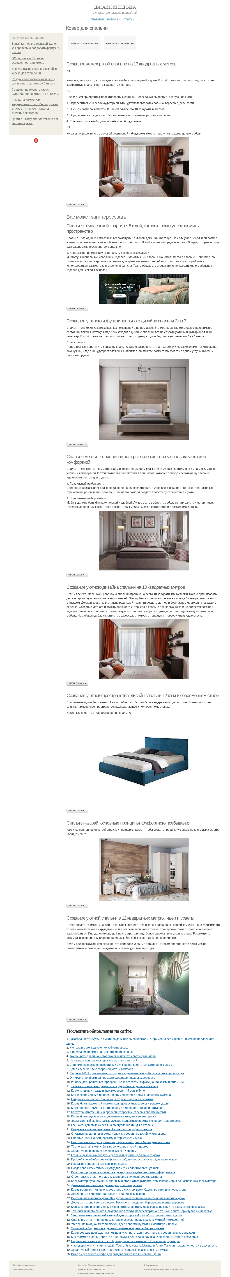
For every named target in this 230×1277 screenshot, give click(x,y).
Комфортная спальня (84, 43)
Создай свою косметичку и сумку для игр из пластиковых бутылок (114, 1168)
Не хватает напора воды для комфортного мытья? (103, 1060)
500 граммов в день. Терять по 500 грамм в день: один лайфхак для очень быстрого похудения (134, 1237)
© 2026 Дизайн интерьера (24, 1265)
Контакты (82, 1265)
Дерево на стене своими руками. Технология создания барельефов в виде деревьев (128, 1202)
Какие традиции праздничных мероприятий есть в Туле (108, 1090)
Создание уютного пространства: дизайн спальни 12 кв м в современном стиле (142, 695)
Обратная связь (151, 1265)
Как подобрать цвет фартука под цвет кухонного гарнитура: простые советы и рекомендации (133, 1232)
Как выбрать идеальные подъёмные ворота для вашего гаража (113, 1116)
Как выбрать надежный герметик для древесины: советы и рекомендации (120, 1103)
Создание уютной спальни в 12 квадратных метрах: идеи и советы (130, 918)
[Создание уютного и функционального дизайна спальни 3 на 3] (143, 399)
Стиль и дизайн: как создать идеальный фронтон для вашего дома (115, 1155)
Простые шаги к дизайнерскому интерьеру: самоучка (106, 1138)
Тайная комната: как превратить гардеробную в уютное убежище (114, 1086)
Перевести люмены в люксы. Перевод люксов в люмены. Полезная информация (125, 1241)
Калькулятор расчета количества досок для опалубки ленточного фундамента (123, 1172)
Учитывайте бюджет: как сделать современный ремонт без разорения (117, 1228)
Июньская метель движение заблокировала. (99, 1047)
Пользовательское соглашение (101, 1265)
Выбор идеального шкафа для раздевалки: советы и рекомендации (116, 1254)
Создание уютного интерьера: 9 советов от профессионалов (111, 1129)
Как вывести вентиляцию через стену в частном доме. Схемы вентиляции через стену (128, 1189)
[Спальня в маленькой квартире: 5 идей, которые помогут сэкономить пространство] (143, 289)
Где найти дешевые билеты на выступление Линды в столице (112, 1125)
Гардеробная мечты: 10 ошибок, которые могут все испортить (112, 1099)
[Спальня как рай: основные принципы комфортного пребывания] (143, 869)
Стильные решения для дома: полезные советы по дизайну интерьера (118, 1133)
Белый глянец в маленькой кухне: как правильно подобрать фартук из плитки (35, 48)
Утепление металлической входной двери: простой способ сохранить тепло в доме (126, 1215)
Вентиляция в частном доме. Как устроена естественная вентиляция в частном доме (128, 1198)
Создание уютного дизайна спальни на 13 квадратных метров (125, 587)
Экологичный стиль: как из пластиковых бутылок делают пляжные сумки (119, 1250)
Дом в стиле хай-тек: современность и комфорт (101, 1069)
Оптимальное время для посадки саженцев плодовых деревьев (112, 1077)
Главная (97, 19)
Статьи (129, 19)
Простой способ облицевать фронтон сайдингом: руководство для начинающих (124, 1159)
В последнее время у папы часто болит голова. (101, 1052)
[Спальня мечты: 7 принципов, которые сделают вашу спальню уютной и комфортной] (143, 540)
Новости (113, 19)
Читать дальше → (77, 204)
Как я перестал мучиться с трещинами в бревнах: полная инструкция (117, 1108)
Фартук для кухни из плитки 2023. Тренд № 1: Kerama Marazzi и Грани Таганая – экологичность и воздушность (144, 1245)
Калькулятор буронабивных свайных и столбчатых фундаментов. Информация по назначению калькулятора (144, 1181)
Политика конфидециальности (91, 1269)
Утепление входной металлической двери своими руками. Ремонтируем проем (124, 1224)
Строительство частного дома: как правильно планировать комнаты (116, 1176)
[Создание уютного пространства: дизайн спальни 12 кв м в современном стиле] (143, 761)
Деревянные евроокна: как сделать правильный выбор (108, 1194)
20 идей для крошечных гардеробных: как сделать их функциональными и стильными (128, 1082)
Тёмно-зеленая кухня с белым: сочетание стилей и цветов (109, 1146)
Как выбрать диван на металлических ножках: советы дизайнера (113, 1056)
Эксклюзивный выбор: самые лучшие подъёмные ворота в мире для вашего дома (126, 1120)
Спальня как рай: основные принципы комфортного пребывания (128, 823)
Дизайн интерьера (115, 7)
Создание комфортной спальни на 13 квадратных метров (121, 64)
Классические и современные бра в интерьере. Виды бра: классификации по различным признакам (138, 1207)
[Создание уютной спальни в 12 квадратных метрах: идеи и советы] (143, 983)
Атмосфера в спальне (120, 43)
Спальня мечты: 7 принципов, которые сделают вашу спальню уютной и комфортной (128, 1219)
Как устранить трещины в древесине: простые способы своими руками (118, 1112)
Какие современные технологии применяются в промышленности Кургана (121, 1095)
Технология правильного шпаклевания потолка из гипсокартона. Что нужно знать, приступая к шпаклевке (142, 1211)
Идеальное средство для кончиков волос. (99, 1164)
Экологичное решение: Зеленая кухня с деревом (104, 1151)
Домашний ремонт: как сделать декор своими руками (106, 1185)
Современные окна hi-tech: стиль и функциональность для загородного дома (121, 1065)
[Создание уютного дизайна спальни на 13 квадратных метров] (143, 649)
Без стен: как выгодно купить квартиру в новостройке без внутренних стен (120, 1142)
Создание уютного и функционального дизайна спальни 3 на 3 (126, 321)
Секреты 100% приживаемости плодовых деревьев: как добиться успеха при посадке (127, 1073)
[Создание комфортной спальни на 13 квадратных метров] (143, 167)
